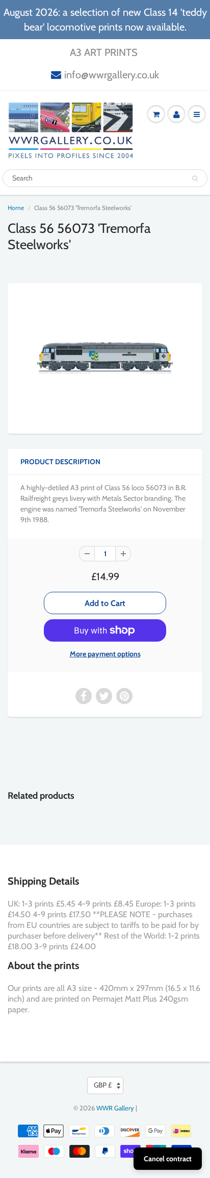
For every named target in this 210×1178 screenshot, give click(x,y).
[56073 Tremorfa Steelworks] (105, 357)
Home (16, 208)
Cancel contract (168, 1158)
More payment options (105, 653)
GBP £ (103, 1085)
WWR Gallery (115, 1108)
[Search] (195, 178)
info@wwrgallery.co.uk (111, 75)
